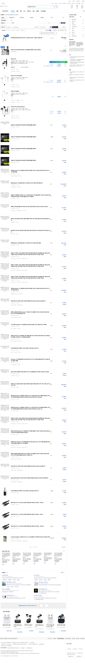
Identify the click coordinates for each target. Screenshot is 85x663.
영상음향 (31, 17)
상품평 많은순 (22, 30)
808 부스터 (13, 59)
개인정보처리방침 (60, 638)
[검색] (56, 6)
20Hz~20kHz (31, 62)
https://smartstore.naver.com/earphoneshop (11, 590)
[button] (72, 7)
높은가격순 (13, 30)
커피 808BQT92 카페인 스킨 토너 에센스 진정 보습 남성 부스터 (25, 348)
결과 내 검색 (54, 27)
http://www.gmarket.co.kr (8, 576)
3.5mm (26, 60)
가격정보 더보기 (61, 64)
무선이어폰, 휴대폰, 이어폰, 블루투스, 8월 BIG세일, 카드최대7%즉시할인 (45, 598)
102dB (23, 109)
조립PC (56, 3)
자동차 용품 (22, 17)
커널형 (16, 60)
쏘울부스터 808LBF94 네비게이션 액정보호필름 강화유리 (23, 125)
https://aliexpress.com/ (44, 583)
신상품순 (17, 30)
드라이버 (20, 62)
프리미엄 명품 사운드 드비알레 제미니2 (8, 591)
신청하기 (62, 572)
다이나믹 (23, 62)
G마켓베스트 (5, 579)
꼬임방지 (26, 63)
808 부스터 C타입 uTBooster (18, 106)
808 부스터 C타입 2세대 (16, 75)
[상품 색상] (4, 68)
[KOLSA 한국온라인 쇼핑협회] (3, 659)
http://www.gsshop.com (40, 596)
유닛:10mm (16, 62)
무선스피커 (16, 586)
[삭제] (54, 6)
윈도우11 (73, 32)
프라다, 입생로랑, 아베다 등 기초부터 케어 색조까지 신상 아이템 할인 (49, 591)
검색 (63, 22)
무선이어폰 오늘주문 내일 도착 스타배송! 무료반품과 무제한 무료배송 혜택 (45, 577)
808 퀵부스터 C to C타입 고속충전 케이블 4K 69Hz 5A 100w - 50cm (27, 514)
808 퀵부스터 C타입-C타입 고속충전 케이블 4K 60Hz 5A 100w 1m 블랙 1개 (28, 466)
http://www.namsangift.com (13, 596)
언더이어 (19, 60)
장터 (21, 11)
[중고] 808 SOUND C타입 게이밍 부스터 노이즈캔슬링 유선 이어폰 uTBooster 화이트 (30, 371)
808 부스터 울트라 (15, 91)
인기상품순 (3, 30)
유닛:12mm (16, 109)
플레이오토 (78, 1)
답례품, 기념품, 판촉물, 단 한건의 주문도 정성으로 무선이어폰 (16, 598)
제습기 (73, 23)
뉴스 (24, 11)
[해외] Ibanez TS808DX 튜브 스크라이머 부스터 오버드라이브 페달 (26, 243)
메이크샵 (83, 1)
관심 (18, 69)
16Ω (27, 62)
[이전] (82, 17)
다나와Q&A (43, 11)
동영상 (37, 11)
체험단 (79, 3)
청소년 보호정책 (68, 638)
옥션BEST (36, 579)
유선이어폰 (13, 60)
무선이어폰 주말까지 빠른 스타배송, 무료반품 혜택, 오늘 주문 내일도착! (12, 577)
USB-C (26, 77)
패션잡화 (42, 17)
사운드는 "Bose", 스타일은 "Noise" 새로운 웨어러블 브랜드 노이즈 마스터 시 (77, 65)
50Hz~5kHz (22, 78)
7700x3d (74, 24)
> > (18, 210)
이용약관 (54, 638)
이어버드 (12, 586)
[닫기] (55, 33)
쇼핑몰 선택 (36, 27)
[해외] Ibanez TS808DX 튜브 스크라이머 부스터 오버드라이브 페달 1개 (26, 183)
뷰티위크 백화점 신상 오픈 (43, 589)
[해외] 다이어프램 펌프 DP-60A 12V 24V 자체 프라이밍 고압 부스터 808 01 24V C (29, 206)
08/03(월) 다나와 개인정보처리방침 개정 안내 (11, 638)
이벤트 (77, 3)
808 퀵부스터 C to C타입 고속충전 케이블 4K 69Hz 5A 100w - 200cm (27, 526)
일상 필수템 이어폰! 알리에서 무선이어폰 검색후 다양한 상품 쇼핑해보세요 (50, 584)
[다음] (84, 17)
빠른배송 (12, 22)
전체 (3, 27)
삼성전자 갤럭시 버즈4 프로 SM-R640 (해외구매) (18, 625)
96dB (18, 78)
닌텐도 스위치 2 (74, 26)
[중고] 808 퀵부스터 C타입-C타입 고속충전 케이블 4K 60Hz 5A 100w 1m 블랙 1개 (29, 478)
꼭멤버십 (18, 579)
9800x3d (74, 21)
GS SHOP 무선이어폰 (38, 595)
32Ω (15, 78)
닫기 (12, 64)
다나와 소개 (50, 638)
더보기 (83, 3)
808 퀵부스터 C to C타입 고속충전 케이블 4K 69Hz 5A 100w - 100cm (27, 502)
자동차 (53, 3)
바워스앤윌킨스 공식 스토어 (11, 582)
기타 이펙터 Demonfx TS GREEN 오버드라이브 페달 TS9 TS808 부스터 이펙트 (29, 324)
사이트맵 (73, 638)
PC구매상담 (64, 3)
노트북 (73, 34)
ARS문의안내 (79, 656)
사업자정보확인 (41, 644)
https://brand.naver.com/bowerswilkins (15, 583)
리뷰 (33, 11)
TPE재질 (18, 63)
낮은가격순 (8, 30)
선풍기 (73, 30)
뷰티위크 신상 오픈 (42, 593)
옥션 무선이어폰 (36, 575)
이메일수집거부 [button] (70, 656)
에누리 (70, 1)
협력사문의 (82, 638)
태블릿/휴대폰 (11, 17)
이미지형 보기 (61, 27)
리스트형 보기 (59, 27)
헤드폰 (8, 586)
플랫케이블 (22, 63)
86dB (18, 94)
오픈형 (16, 77)
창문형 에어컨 (74, 36)
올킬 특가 (40, 579)
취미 (51, 17)
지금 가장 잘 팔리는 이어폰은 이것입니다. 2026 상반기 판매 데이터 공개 (79, 44)
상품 (17, 11)
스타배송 (14, 579)
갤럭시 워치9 (74, 19)
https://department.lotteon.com (46, 590)
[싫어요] (41, 605)
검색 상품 (15, 27)
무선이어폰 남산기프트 (10, 595)
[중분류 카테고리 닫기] (14, 17)
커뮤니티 (73, 3)
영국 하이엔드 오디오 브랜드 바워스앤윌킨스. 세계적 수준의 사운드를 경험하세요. (19, 584)
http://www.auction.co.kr (40, 576)
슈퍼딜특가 (9, 579)
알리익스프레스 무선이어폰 (43, 582)
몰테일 (74, 1)
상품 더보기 (64, 547)
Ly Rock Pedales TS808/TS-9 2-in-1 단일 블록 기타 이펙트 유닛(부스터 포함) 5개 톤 (30, 537)
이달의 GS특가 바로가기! (38, 599)
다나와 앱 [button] (3, 3)
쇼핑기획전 (68, 3)
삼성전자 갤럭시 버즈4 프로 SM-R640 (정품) (39, 625)
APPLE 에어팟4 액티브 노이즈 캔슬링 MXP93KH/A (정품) (50, 625)
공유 (83, 11)
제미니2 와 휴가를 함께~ (6, 589)
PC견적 (60, 3)
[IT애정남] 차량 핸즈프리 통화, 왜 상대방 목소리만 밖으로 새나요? (77, 63)
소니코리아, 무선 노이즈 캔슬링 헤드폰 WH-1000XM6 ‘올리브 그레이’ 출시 (77, 60)
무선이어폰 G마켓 (5, 575)
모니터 (73, 28)
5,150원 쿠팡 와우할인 (22, 67)
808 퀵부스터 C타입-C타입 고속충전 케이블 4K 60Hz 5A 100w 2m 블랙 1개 (28, 301)
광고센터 (77, 638)
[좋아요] (46, 605)
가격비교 (9, 27)
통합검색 (13, 11)
